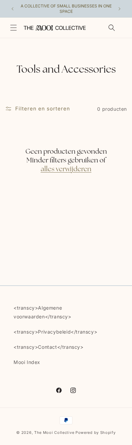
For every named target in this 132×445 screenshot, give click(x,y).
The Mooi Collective (54, 432)
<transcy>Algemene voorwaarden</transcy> (42, 312)
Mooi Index (27, 362)
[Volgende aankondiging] (119, 8)
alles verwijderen (66, 169)
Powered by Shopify (95, 432)
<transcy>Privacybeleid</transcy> (55, 332)
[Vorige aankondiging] (12, 8)
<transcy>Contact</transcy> (49, 347)
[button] (13, 27)
